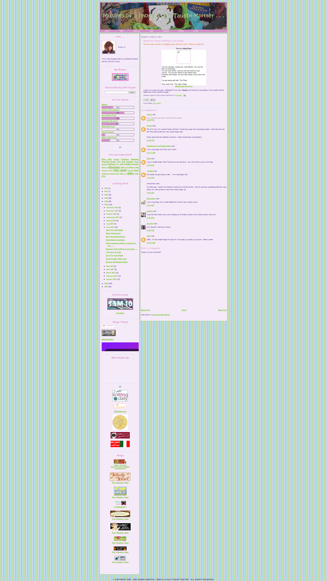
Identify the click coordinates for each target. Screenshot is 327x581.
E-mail (196, 31)
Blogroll (166, 31)
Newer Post (145, 310)
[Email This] (144, 100)
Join (121, 465)
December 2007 (112, 208)
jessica (149, 211)
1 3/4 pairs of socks (113, 252)
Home (107, 31)
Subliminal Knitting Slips (110, 174)
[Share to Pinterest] (154, 100)
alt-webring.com (120, 468)
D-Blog (181, 31)
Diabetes (135, 159)
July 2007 (110, 224)
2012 (106, 188)
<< (115, 507)
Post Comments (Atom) (160, 315)
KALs (122, 164)
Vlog (125, 174)
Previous (119, 467)
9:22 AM (150, 205)
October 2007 (111, 214)
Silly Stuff (157, 103)
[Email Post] (184, 95)
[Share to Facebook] (152, 100)
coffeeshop (120, 507)
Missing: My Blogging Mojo (117, 262)
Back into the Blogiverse (115, 237)
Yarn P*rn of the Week (114, 230)
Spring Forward (108, 132)
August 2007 (111, 221)
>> (126, 507)
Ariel (148, 236)
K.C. (117, 164)
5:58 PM (150, 218)
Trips (122, 174)
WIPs (122, 31)
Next (112, 467)
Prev (114, 483)
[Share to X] (149, 100)
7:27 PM (150, 178)
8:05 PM (150, 230)
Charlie (116, 159)
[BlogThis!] (147, 100)
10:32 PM (151, 243)
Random (126, 467)
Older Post (222, 310)
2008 (106, 201)
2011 (106, 191)
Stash (136, 170)
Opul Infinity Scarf (109, 115)
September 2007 (112, 217)
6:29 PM (150, 140)
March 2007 (111, 273)
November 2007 (112, 211)
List (125, 465)
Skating (130, 170)
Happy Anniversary (113, 233)
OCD (127, 167)
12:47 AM (151, 153)
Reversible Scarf (108, 126)
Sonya (149, 114)
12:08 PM (178, 95)
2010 (106, 195)
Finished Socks (109, 162)
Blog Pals (107, 159)
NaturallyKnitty (107, 329)
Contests (125, 159)
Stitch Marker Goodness (115, 240)
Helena (104, 104)
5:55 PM (150, 165)
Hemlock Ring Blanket (110, 110)
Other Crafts (134, 167)
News (123, 167)
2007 (106, 205)
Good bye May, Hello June (116, 259)
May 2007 (110, 266)
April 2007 (110, 269)
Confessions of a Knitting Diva (159, 146)
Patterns (136, 31)
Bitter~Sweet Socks (109, 137)
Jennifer (150, 224)
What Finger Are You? (183, 86)
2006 (106, 283)
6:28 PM (150, 120)
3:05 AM (150, 193)
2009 (106, 198)
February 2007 (112, 276)
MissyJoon (151, 199)
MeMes (128, 164)
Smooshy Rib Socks (110, 121)
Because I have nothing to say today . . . (165, 40)
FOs (119, 162)
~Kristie (150, 171)
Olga (148, 159)
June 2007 (110, 227)
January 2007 (111, 279)
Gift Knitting (127, 162)
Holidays (111, 164)
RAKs (111, 170)
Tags (151, 31)
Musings (114, 167)
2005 (106, 287)
